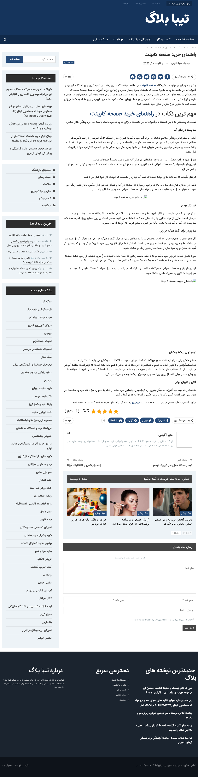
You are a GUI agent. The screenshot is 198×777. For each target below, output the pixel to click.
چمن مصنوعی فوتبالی (40, 464)
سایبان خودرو (45, 583)
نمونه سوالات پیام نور (40, 317)
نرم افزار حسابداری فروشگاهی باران (32, 365)
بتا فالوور (47, 622)
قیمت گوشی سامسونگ (39, 309)
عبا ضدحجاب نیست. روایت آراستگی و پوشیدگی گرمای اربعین (31, 151)
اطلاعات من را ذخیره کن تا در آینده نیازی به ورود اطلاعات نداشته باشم (163, 620)
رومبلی (48, 333)
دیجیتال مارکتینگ (140, 39)
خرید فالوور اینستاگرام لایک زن (35, 456)
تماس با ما (141, 4)
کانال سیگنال (45, 598)
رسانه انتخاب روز (43, 496)
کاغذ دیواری (45, 480)
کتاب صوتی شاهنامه (41, 567)
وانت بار (47, 575)
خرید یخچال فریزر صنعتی (38, 535)
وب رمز (48, 380)
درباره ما (156, 4)
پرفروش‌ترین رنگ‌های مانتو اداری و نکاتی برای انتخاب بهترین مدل (29, 243)
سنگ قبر (47, 301)
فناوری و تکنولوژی (41, 191)
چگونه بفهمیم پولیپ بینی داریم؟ (22, 252)
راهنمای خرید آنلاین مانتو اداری (25, 235)
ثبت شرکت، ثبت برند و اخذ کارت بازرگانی (30, 606)
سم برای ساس (44, 472)
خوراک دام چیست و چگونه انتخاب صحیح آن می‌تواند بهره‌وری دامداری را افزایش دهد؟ (29, 94)
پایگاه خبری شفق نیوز (40, 404)
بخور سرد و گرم (43, 551)
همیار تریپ (46, 614)
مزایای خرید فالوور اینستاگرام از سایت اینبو (31, 446)
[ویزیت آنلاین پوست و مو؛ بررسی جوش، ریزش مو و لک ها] (172, 502)
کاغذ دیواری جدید (42, 412)
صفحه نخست (185, 39)
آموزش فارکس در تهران (39, 590)
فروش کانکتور (44, 559)
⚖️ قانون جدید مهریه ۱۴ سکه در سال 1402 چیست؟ (30, 260)
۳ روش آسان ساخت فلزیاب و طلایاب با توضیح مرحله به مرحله (30, 270)
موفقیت (118, 39)
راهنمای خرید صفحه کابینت (122, 114)
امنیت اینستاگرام (42, 341)
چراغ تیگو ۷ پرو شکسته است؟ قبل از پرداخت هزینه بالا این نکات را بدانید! (31, 138)
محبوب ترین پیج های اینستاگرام (34, 420)
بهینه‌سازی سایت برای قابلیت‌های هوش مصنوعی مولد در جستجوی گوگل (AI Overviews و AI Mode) (30, 111)
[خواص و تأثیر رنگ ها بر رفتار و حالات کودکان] (87, 502)
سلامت (47, 184)
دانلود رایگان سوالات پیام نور (36, 372)
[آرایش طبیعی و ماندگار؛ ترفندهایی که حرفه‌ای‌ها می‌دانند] (129, 502)
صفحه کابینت (148, 85)
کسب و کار (164, 39)
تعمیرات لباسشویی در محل (37, 349)
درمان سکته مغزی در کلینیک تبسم (172, 465)
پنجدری (135, 402)
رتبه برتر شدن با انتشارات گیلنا (84, 465)
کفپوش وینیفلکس (42, 436)
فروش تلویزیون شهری (40, 325)
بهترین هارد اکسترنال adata (36, 543)
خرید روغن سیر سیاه (41, 488)
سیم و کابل (46, 511)
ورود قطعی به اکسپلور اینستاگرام (34, 504)
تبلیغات (126, 4)
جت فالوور (46, 519)
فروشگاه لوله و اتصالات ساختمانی (34, 428)
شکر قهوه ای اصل (42, 396)
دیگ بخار (46, 357)
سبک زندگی (100, 39)
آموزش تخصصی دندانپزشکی (36, 527)
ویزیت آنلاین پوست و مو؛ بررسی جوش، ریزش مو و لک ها (30, 126)
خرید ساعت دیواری (41, 388)
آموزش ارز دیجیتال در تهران (37, 630)
